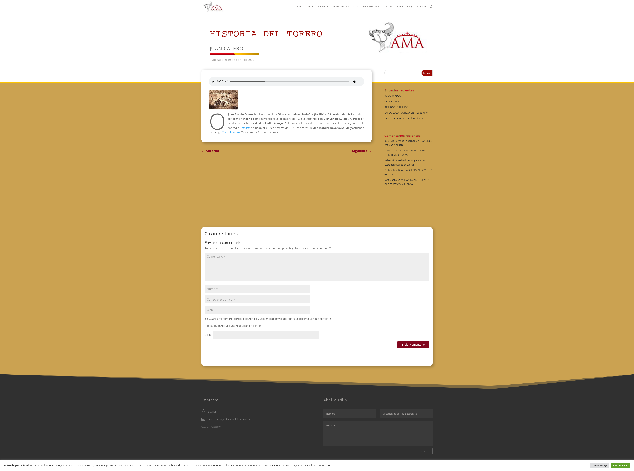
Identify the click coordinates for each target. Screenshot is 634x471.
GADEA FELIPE (392, 101)
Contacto (421, 6)
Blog (409, 6)
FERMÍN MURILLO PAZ (396, 154)
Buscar (427, 73)
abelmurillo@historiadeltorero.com (230, 419)
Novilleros (322, 6)
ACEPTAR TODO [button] (620, 465)
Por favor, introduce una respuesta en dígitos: (233, 326)
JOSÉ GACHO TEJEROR (396, 107)
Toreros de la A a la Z (344, 6)
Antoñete (245, 128)
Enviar (421, 451)
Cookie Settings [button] (599, 465)
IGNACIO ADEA (392, 95)
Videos (399, 6)
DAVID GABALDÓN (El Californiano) (403, 118)
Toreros (309, 6)
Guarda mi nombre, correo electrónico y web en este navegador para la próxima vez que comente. (270, 318)
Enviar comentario (413, 344)
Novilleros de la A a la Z (376, 6)
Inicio (298, 6)
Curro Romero (230, 132)
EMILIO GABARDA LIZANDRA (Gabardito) (406, 112)
